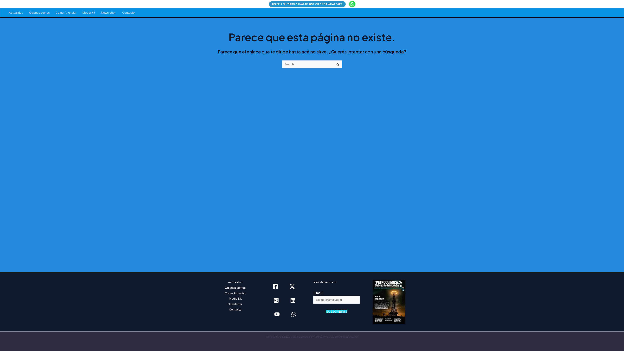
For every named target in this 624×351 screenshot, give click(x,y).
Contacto (128, 12)
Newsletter (108, 12)
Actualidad (16, 12)
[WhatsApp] (294, 314)
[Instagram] (276, 300)
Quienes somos (39, 12)
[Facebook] (275, 286)
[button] (307, 4)
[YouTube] (277, 314)
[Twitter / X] (292, 286)
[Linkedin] (293, 300)
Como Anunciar (66, 12)
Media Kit (88, 12)
